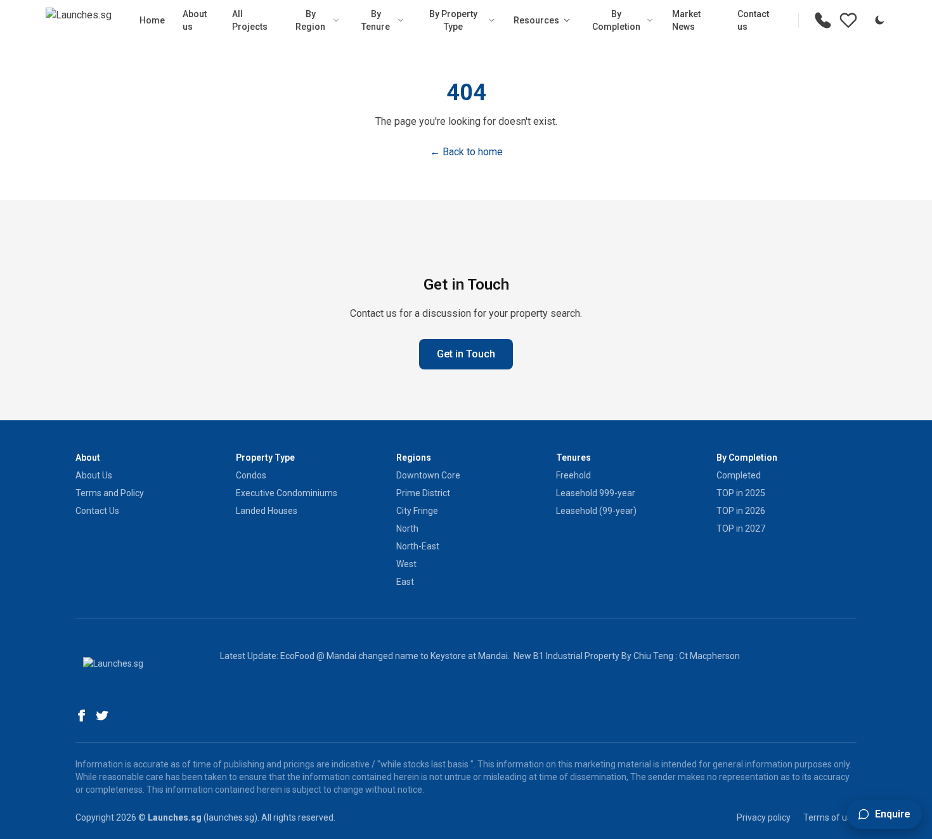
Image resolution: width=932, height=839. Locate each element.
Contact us (753, 20)
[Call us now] (823, 20)
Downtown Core (428, 475)
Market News (686, 20)
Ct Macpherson (709, 656)
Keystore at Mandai (469, 656)
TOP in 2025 (740, 493)
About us (195, 20)
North (407, 528)
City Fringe (417, 511)
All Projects (250, 20)
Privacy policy (764, 817)
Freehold (573, 475)
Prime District (423, 493)
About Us (93, 475)
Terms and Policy (109, 493)
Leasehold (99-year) (596, 511)
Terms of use (830, 817)
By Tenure (375, 20)
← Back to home (466, 152)
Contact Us (97, 511)
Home (152, 20)
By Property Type (453, 20)
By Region (310, 20)
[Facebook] (81, 715)
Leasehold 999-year (595, 493)
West (406, 564)
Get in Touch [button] (466, 354)
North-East (417, 546)
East (405, 582)
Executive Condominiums (286, 493)
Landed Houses (266, 511)
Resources (536, 20)
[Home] (79, 20)
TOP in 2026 (740, 511)
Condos (251, 475)
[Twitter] (102, 715)
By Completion (616, 20)
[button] (884, 814)
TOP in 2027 (740, 528)
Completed (738, 475)
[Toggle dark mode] (879, 20)
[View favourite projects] (848, 20)
